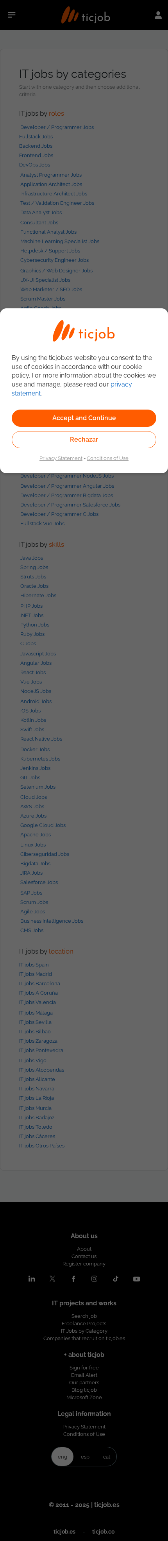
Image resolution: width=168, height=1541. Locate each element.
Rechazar (84, 439)
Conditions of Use (108, 458)
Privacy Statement (60, 458)
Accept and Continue (84, 418)
